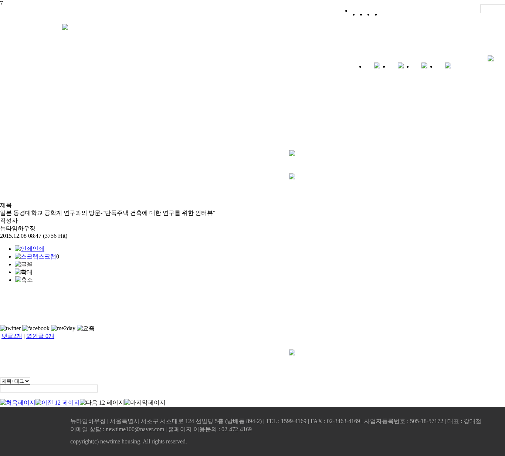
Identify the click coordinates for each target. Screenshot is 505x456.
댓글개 (11, 336)
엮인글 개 (40, 336)
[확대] (24, 272)
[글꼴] (24, 264)
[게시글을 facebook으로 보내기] (36, 328)
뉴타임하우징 (17, 228)
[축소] (24, 280)
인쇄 (38, 249)
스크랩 (47, 256)
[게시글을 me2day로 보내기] (63, 328)
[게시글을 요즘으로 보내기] (86, 328)
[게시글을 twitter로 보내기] (10, 328)
